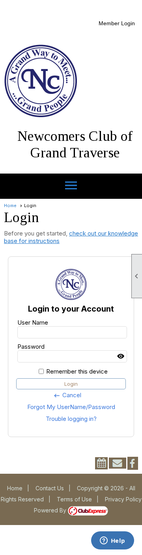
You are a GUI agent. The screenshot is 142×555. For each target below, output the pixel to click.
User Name (32, 322)
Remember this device (77, 371)
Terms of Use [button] (74, 499)
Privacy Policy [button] (123, 499)
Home (10, 205)
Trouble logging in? (71, 418)
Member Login (117, 23)
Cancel (67, 395)
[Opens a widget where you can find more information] (112, 541)
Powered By (51, 510)
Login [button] (71, 384)
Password (31, 346)
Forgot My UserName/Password (71, 407)
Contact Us (50, 488)
